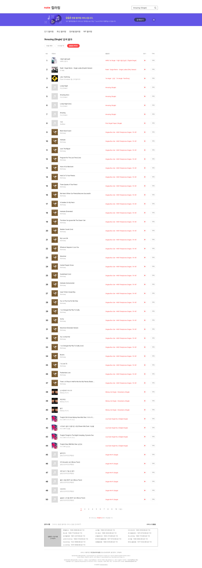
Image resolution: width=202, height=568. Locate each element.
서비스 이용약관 (85, 552)
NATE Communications (102, 564)
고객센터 (119, 552)
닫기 (154, 20)
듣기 (144, 60)
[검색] (155, 8)
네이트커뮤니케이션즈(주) (78, 555)
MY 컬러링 (88, 31)
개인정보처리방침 (95, 552)
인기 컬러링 (49, 31)
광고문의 (113, 552)
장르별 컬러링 (74, 31)
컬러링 (56, 7)
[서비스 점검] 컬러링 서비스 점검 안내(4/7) (66, 524)
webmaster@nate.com (130, 561)
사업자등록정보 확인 (132, 560)
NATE (47, 8)
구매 (153, 60)
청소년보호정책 (105, 552)
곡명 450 (49, 46)
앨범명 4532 (73, 46)
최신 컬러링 (61, 31)
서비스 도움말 (151, 524)
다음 (120, 509)
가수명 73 (60, 46)
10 (116, 509)
